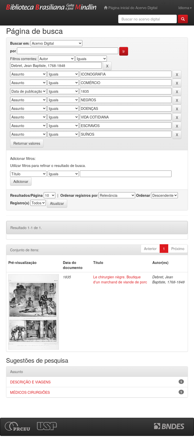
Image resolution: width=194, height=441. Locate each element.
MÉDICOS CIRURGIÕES (30, 392)
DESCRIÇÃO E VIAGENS (30, 381)
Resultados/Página (26, 195)
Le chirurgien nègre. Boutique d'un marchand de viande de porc (120, 279)
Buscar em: (20, 43)
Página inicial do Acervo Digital (132, 7)
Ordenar (143, 195)
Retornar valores (26, 143)
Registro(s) (19, 202)
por (13, 50)
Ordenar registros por (79, 195)
